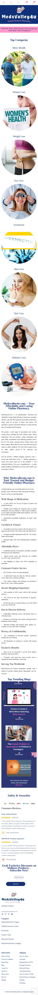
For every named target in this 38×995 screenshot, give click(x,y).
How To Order (23, 956)
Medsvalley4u (17, 992)
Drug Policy (4, 962)
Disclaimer (22, 983)
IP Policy (22, 980)
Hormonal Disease (7, 939)
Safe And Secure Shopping (27, 977)
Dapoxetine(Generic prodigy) (11, 943)
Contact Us (4, 968)
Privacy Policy (5, 956)
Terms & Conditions (7, 959)
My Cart (3, 977)
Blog (2, 965)
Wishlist (3, 980)
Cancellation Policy (25, 971)
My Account (5, 974)
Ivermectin (5, 930)
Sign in (19, 3)
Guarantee (22, 959)
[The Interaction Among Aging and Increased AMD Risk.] (19, 770)
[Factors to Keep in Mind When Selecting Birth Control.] (19, 699)
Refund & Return (24, 968)
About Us (4, 971)
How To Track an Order (26, 974)
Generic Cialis (6, 935)
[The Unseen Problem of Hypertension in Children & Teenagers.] (19, 734)
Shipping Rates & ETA (26, 962)
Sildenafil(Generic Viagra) (10, 922)
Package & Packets (25, 965)
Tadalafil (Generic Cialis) (9, 926)
